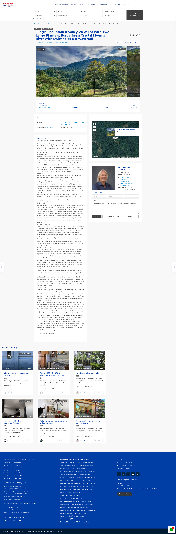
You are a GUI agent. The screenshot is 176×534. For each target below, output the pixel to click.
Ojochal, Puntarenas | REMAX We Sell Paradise (75, 474)
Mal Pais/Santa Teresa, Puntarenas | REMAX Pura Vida (77, 471)
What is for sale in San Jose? (12, 478)
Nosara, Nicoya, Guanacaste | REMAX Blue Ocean (76, 501)
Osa (48, 42)
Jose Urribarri (11, 440)
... (10, 385)
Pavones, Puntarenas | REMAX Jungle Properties (76, 489)
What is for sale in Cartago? (12, 465)
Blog (130, 4)
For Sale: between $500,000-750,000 (15, 494)
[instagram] (138, 474)
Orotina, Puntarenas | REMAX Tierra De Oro (74, 507)
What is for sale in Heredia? (12, 470)
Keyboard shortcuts (115, 157)
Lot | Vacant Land (44, 23)
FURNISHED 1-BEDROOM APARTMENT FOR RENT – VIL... (53, 374)
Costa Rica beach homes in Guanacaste (16, 512)
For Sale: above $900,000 (11, 499)
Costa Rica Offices (105, 4)
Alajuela (43, 368)
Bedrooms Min (39, 15)
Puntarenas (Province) (57, 42)
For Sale (37, 28)
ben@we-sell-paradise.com (124, 180)
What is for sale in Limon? (11, 473)
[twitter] (123, 474)
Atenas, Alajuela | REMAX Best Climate (72, 468)
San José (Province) (16, 416)
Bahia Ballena (42, 42)
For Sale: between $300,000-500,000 (15, 491)
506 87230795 (124, 177)
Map (93, 117)
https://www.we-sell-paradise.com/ (126, 184)
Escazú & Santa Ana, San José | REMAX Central (75, 480)
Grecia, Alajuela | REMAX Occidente (71, 498)
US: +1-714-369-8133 (125, 463)
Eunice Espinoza (85, 393)
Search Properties (61, 4)
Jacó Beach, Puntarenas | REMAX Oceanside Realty (77, 465)
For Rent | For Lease (123, 486)
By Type (37, 11)
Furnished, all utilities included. (89, 373)
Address (39, 117)
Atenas (92, 368)
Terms (137, 157)
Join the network (124, 468)
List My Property (77, 4)
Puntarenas (50, 127)
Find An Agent (120, 4)
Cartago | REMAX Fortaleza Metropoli (72, 516)
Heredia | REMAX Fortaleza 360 (70, 492)
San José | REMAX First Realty (70, 495)
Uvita (66, 42)
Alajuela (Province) (53, 368)
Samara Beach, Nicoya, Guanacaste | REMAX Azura (76, 504)
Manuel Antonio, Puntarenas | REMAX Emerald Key (76, 486)
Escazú (7, 416)
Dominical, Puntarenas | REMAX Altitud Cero (74, 522)
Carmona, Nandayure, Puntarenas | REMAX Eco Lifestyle (78, 510)
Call (113, 216)
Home (36, 23)
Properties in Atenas (9, 510)
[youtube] (133, 474)
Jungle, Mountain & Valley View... (126, 129)
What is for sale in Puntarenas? (13, 475)
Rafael (7, 368)
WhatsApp (131, 216)
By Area (83, 11)
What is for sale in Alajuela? (12, 463)
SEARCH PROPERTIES (135, 15)
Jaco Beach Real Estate (11, 507)
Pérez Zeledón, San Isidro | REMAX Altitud (73, 513)
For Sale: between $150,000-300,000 (15, 489)
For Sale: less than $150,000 (12, 486)
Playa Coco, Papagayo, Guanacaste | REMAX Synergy (77, 477)
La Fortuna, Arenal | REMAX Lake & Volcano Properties (77, 483)
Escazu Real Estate (9, 515)
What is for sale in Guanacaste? (13, 468)
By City (60, 11)
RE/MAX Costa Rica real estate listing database (144, 488)
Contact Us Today (124, 494)
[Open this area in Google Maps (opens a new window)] (95, 157)
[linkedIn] (128, 474)
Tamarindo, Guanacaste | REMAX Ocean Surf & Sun (76, 463)
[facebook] (119, 474)
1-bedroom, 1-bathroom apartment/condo (14, 422)
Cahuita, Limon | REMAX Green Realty (72, 519)
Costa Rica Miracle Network (12, 520)
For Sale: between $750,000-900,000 (15, 496)
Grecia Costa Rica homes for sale (13, 517)
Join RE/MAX (90, 4)
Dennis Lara (47, 440)
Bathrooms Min (62, 15)
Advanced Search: (123, 488)
